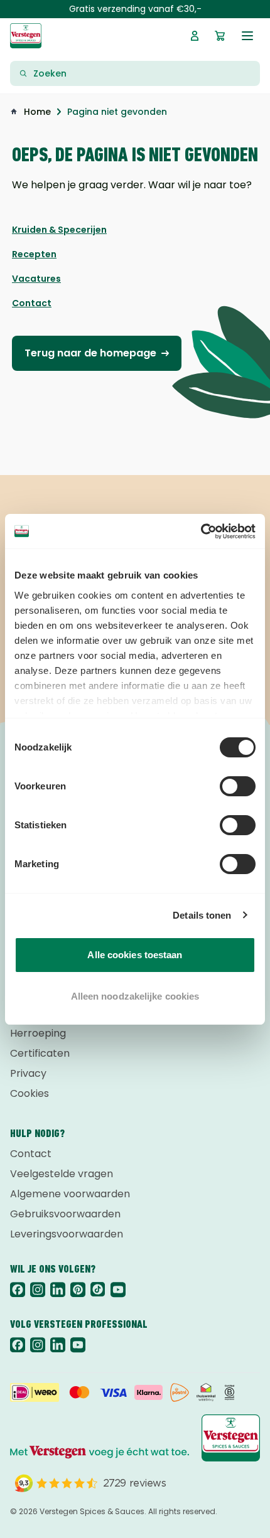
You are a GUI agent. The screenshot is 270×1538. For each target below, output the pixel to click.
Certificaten (40, 1053)
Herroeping (38, 1033)
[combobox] (142, 73)
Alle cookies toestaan (134, 954)
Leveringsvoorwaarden (66, 1234)
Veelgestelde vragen (61, 1174)
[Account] (195, 36)
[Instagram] (37, 1289)
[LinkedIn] (57, 1289)
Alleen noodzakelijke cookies (135, 996)
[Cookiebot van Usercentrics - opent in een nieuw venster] (201, 531)
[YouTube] (118, 1289)
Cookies (29, 1093)
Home (37, 111)
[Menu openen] (247, 35)
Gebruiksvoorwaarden (65, 1214)
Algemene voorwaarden (70, 1194)
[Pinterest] (77, 1289)
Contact (30, 1153)
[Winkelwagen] (220, 36)
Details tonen (202, 915)
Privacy (28, 1073)
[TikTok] (97, 1289)
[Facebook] (17, 1289)
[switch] (238, 786)
